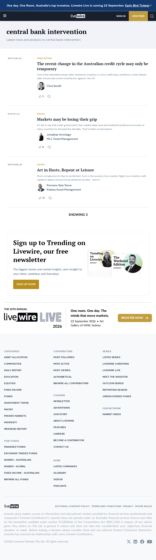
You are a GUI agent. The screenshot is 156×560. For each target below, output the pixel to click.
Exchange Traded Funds (20, 453)
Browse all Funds (16, 479)
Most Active (61, 363)
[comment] (49, 96)
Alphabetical (62, 376)
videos (58, 479)
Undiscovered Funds (117, 396)
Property (10, 422)
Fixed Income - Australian (21, 472)
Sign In (121, 16)
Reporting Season (115, 389)
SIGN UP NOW (26, 284)
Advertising (61, 407)
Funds (8, 396)
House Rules (143, 506)
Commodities (12, 363)
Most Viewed (61, 370)
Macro (41, 114)
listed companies (65, 466)
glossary (59, 472)
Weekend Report (15, 428)
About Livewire (63, 420)
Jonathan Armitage (59, 134)
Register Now (132, 318)
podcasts (59, 485)
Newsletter (61, 401)
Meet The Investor (115, 376)
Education (11, 376)
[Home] (78, 16)
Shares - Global (15, 466)
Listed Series (111, 357)
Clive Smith (54, 86)
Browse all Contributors (70, 383)
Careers (59, 433)
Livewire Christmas (116, 363)
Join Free (138, 16)
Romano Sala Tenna (59, 185)
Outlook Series (113, 383)
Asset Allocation (15, 357)
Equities (9, 383)
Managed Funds (14, 446)
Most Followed (63, 357)
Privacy (128, 506)
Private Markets (15, 415)
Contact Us (60, 446)
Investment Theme (16, 402)
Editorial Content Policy (72, 506)
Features (59, 427)
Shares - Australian (17, 459)
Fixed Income (44, 58)
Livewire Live (111, 370)
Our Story (60, 414)
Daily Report (13, 370)
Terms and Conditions (106, 506)
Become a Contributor (68, 440)
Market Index (112, 414)
